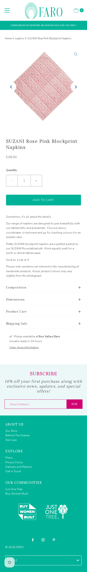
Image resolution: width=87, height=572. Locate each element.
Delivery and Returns (18, 467)
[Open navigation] (7, 10)
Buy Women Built (16, 494)
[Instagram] (43, 540)
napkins (19, 38)
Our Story (11, 431)
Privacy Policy (14, 462)
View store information (24, 347)
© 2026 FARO (14, 547)
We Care (11, 440)
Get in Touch (13, 471)
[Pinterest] (54, 540)
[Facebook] (33, 540)
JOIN (74, 404)
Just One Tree (13, 489)
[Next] (76, 87)
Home (8, 38)
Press (9, 458)
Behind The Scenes (17, 435)
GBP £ (12, 560)
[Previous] (11, 87)
